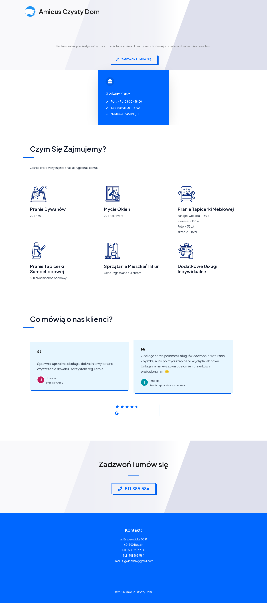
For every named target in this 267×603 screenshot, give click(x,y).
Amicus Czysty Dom (69, 11)
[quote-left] (39, 353)
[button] (133, 59)
